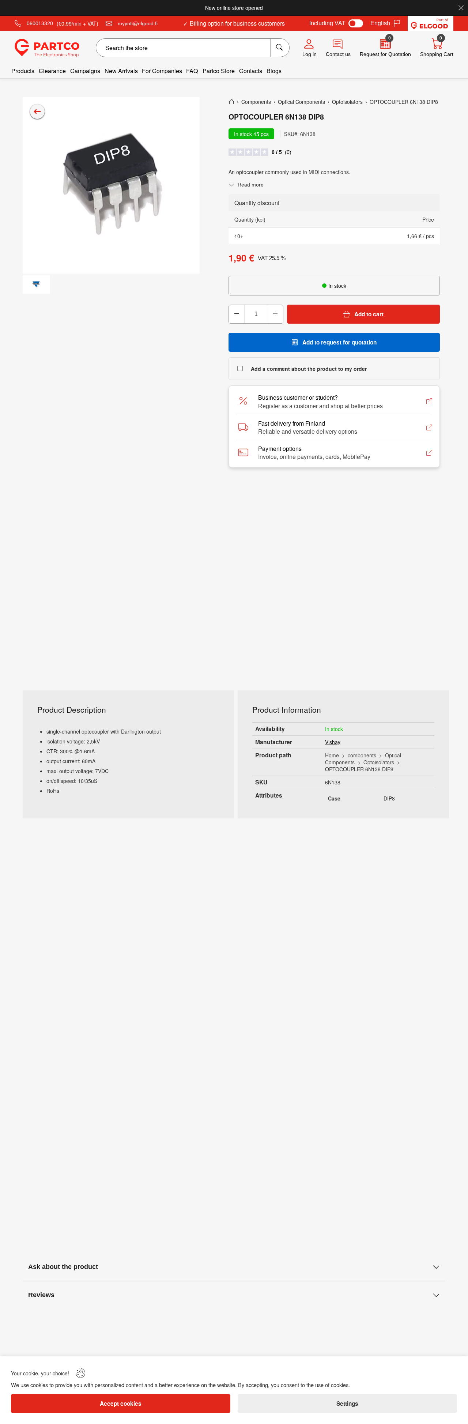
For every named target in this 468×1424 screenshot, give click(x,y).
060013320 (40, 23)
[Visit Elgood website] (430, 23)
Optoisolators (378, 762)
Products (22, 71)
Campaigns (85, 71)
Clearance (52, 71)
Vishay (332, 742)
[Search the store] (280, 48)
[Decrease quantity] (237, 314)
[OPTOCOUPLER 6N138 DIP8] (111, 185)
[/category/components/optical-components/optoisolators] (37, 111)
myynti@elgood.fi (138, 23)
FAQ (192, 71)
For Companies (162, 71)
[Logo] (47, 48)
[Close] (461, 8)
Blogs (274, 71)
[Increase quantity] (275, 314)
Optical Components (363, 758)
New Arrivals (121, 71)
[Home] (231, 102)
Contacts (250, 71)
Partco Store (219, 71)
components (362, 755)
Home (332, 755)
